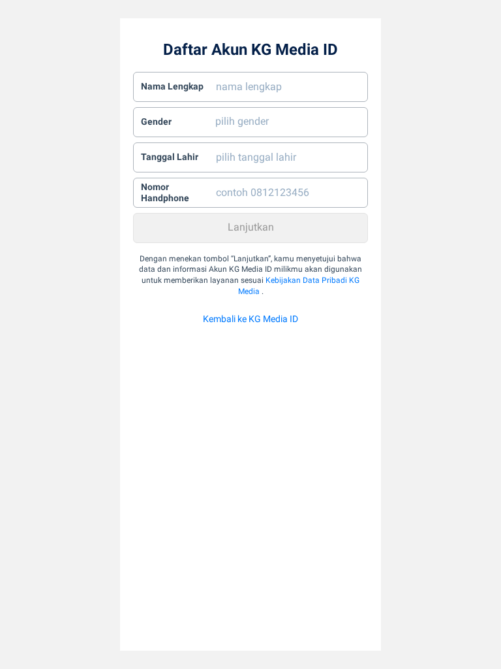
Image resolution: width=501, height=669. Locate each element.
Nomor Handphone (165, 192)
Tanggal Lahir (169, 157)
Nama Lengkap (172, 86)
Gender (156, 121)
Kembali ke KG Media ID (250, 319)
